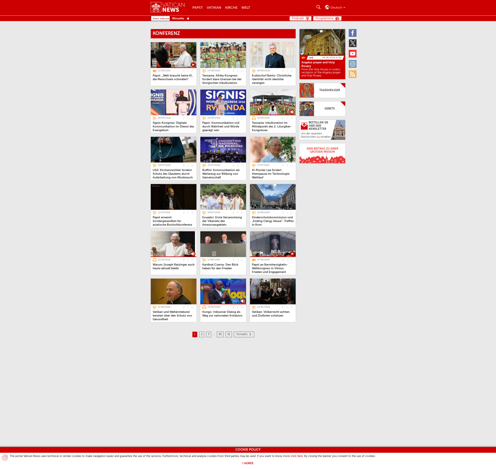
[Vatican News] (170, 7)
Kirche (231, 7)
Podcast (298, 18)
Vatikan (214, 7)
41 (228, 334)
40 (220, 334)
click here (297, 456)
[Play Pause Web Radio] (189, 19)
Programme (324, 18)
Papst (197, 7)
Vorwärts (241, 334)
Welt (245, 7)
